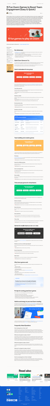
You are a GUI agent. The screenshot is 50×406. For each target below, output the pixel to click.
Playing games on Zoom (18, 52)
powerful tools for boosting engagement (31, 303)
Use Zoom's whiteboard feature (18, 157)
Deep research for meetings (20, 400)
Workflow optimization (27, 400)
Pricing (19, 398)
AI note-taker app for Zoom (24, 44)
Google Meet (33, 397)
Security (19, 399)
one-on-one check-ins (23, 240)
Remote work (26, 398)
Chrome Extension (33, 399)
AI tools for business (27, 399)
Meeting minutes (27, 397)
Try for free (10, 71)
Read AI (40, 398)
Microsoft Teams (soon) (34, 400)
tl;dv (39, 396)
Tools (19, 397)
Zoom (32, 398)
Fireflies (40, 395)
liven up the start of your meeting (29, 84)
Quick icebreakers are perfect (37, 84)
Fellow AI (40, 397)
